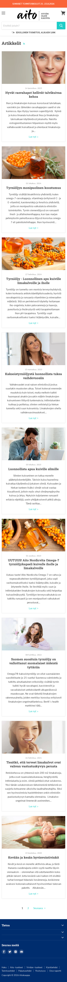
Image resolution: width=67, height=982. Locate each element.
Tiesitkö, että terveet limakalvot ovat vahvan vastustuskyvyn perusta (33, 764)
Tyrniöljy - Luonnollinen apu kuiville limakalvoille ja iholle (33, 281)
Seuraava (38, 908)
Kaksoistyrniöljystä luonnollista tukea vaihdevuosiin (33, 376)
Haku (4, 967)
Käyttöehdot (52, 967)
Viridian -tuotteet (34, 967)
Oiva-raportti (55, 970)
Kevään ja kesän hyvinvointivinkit (33, 857)
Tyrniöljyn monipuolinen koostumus (33, 188)
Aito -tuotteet (16, 967)
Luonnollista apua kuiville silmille (33, 469)
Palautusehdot (25, 970)
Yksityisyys (40, 970)
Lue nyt (33, 136)
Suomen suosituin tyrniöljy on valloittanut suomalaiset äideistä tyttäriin (33, 663)
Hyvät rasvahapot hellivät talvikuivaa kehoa (33, 95)
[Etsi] (61, 25)
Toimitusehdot (8, 970)
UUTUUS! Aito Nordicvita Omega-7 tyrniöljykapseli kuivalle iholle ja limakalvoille (33, 564)
